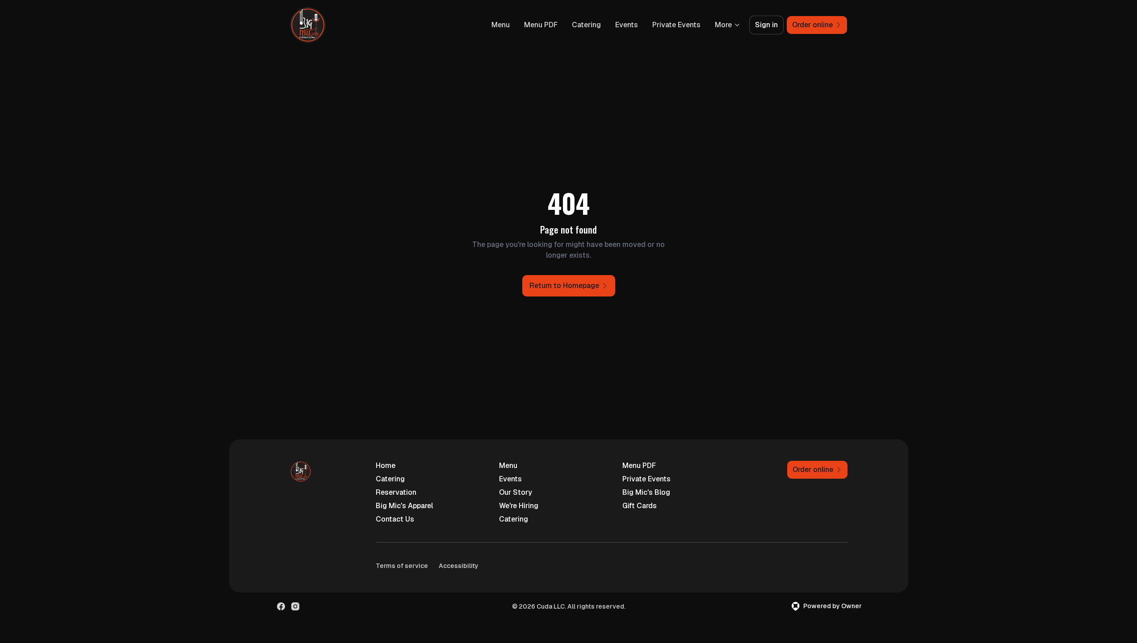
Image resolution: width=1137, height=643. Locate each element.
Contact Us (395, 519)
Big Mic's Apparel (404, 505)
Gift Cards (639, 505)
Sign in (766, 24)
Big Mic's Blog (646, 492)
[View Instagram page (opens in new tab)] (295, 606)
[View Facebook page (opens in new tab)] (281, 606)
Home (385, 465)
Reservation (396, 492)
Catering (586, 24)
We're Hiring (518, 505)
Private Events (676, 24)
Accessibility (458, 566)
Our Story (515, 492)
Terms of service (402, 566)
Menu (500, 24)
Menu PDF (541, 24)
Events (626, 24)
